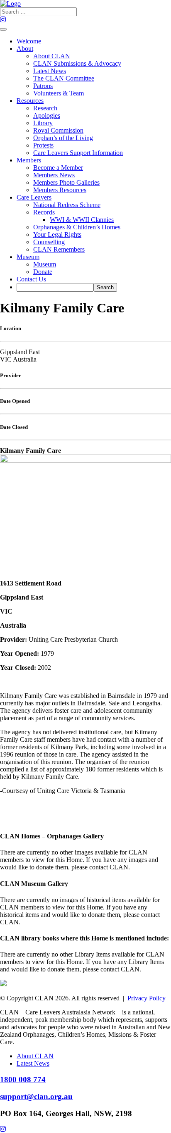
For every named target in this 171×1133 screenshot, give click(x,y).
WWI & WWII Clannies (82, 219)
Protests (43, 145)
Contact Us (31, 279)
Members (29, 160)
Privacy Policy (146, 998)
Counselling (49, 241)
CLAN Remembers (59, 249)
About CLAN (51, 56)
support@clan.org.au (36, 1096)
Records (44, 212)
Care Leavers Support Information (78, 152)
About (25, 48)
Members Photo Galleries (66, 182)
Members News (54, 175)
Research (45, 108)
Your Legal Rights (57, 234)
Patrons (43, 85)
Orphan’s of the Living (63, 137)
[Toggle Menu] (3, 29)
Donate (42, 271)
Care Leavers (34, 197)
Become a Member (58, 167)
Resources (30, 100)
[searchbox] (55, 287)
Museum (28, 256)
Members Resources (59, 189)
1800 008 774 (23, 1079)
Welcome (29, 41)
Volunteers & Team (58, 93)
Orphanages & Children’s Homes (76, 227)
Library (43, 122)
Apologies (46, 115)
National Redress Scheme (66, 204)
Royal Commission (58, 130)
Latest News (49, 70)
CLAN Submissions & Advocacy (77, 63)
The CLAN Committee (63, 78)
